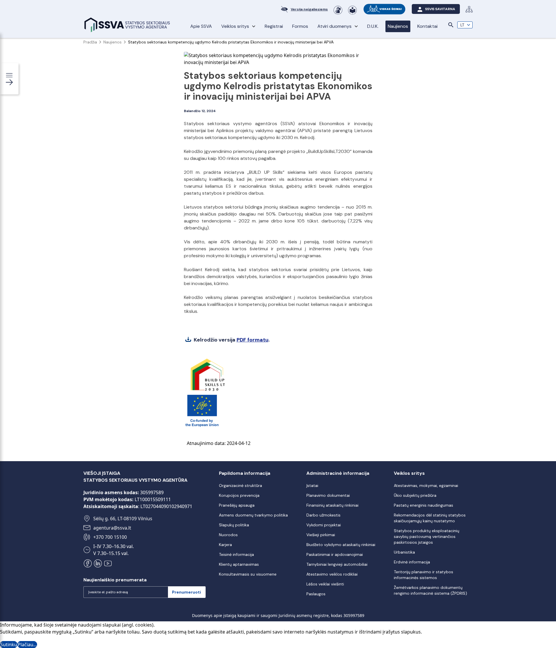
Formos (300, 26)
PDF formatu (252, 339)
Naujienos (398, 26)
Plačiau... (27, 644)
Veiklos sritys (235, 26)
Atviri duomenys (334, 26)
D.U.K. (372, 26)
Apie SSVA (201, 26)
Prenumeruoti (186, 592)
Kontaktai (427, 26)
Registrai (274, 26)
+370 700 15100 (110, 537)
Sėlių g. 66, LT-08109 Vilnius (122, 518)
